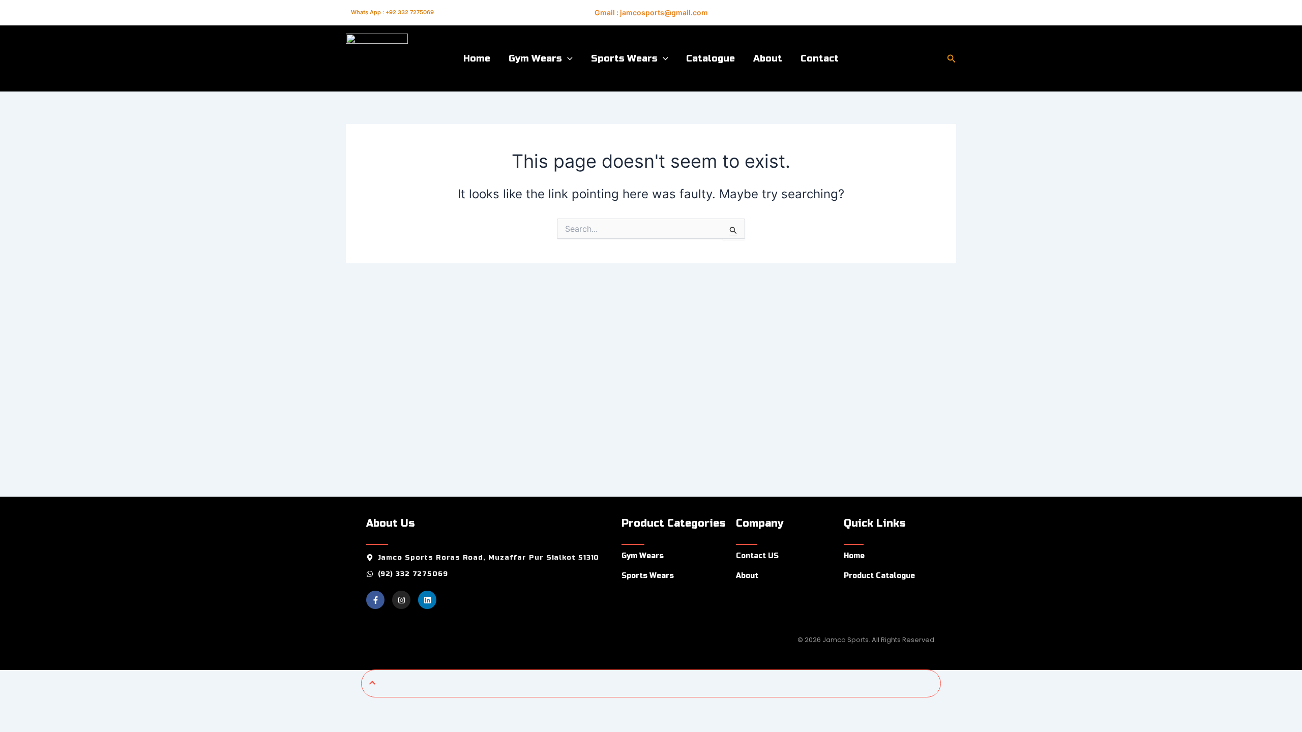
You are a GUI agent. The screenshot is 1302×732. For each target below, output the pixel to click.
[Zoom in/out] (15, 707)
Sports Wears (624, 58)
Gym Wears (535, 58)
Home (476, 58)
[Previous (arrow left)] (15, 724)
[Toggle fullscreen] (48, 707)
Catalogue (710, 58)
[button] (567, 58)
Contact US (757, 556)
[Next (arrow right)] (48, 724)
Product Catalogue (879, 575)
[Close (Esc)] (114, 707)
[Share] (81, 707)
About (767, 58)
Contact (820, 58)
